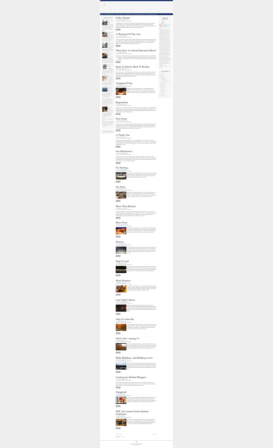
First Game (121, 118)
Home (102, 14)
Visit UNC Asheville (119, 14)
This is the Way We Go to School (110, 22)
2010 (162, 95)
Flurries (120, 241)
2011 (162, 94)
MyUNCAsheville (128, 14)
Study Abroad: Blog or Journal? (110, 65)
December (163, 78)
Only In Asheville (125, 319)
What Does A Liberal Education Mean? (136, 50)
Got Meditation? (124, 151)
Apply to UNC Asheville (151, 14)
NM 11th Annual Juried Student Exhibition (132, 412)
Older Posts (155, 434)
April (163, 87)
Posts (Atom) (122, 436)
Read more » (118, 29)
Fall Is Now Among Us (127, 338)
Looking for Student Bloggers (131, 377)
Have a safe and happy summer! (107, 98)
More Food (121, 222)
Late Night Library (125, 299)
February (163, 90)
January (163, 92)
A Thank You (123, 134)
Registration (122, 102)
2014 (162, 73)
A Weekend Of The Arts (128, 34)
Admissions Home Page (109, 14)
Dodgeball (121, 392)
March (163, 89)
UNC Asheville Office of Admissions (165, 25)
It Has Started (123, 17)
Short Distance (123, 280)
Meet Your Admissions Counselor (139, 14)
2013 (162, 75)
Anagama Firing (124, 83)
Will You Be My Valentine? (110, 77)
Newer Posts (118, 434)
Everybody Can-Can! (110, 108)
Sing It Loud (122, 261)
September (163, 86)
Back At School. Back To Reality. (133, 66)
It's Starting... (122, 167)
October (163, 84)
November (163, 82)
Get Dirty (121, 186)
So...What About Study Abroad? (110, 88)
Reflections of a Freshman (110, 33)
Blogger (112, 132)
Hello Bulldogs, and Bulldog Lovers (134, 357)
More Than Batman (126, 206)
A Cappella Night (110, 54)
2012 (162, 76)
